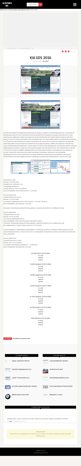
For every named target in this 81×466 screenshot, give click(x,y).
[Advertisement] (40, 30)
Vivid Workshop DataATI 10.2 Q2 (59, 378)
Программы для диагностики (19, 10)
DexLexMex (46, 61)
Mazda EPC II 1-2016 (56, 395)
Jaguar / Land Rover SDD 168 (20, 361)
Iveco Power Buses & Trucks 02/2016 (61, 386)
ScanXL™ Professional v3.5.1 (21, 378)
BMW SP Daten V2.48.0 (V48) (20, 395)
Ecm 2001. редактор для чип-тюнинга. (24, 386)
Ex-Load (40, 255)
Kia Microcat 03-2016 (56, 369)
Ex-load (40, 310)
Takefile (40, 258)
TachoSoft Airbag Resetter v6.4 (21, 369)
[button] (75, 4)
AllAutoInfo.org (4, 10)
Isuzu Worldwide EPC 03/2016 (59, 361)
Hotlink (40, 260)
